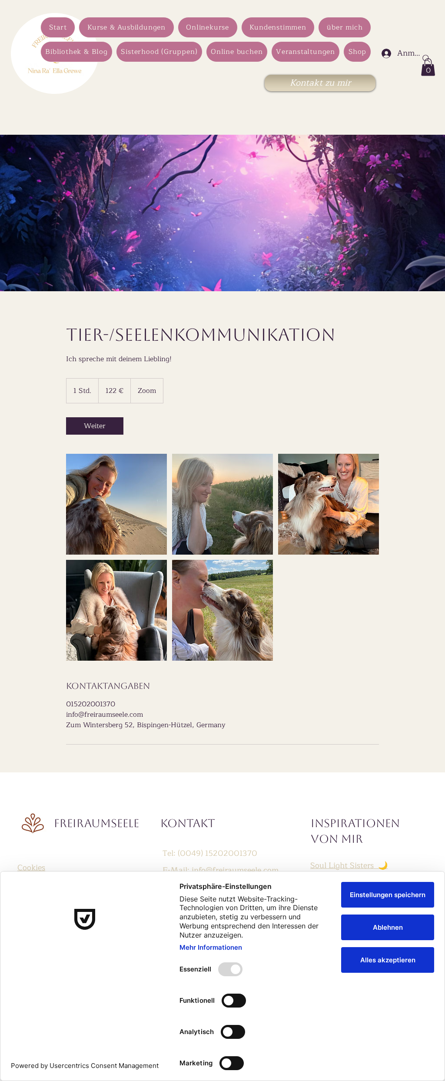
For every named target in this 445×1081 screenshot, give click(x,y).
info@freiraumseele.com (235, 870)
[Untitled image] (116, 504)
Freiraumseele (96, 823)
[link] (94, 426)
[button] (428, 67)
